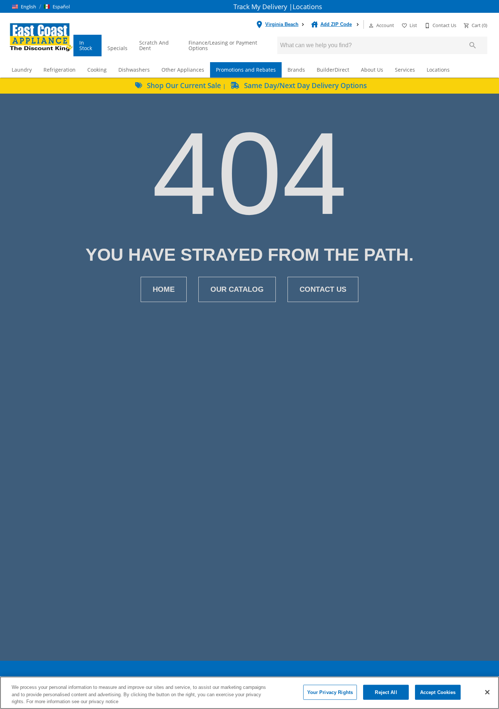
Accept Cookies (438, 692)
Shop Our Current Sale (184, 85)
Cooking (97, 69)
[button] (24, 7)
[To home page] (41, 36)
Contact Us (323, 289)
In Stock (85, 45)
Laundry (22, 69)
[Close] (487, 692)
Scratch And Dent (154, 45)
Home (164, 289)
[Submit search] (472, 45)
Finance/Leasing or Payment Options (222, 45)
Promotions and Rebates (246, 69)
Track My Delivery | (263, 6)
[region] (249, 692)
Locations (307, 6)
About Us (372, 69)
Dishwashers (134, 69)
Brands (296, 69)
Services (405, 69)
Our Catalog (237, 289)
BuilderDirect (333, 69)
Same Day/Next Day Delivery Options (304, 85)
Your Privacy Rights (330, 692)
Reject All (386, 692)
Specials (117, 48)
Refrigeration (59, 69)
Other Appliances (182, 69)
